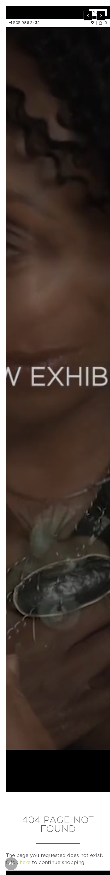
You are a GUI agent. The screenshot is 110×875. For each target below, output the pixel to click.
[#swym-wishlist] (94, 22)
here (25, 862)
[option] (58, 378)
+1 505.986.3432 (24, 22)
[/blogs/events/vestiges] (58, 378)
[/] (32, 12)
